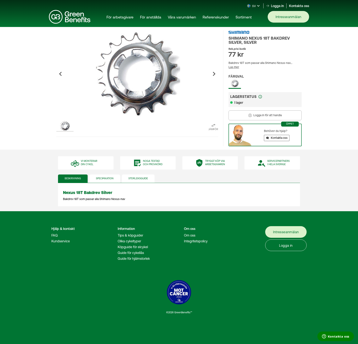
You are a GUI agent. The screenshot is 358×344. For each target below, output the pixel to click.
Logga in (286, 245)
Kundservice (60, 241)
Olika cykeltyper (129, 241)
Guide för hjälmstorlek (134, 258)
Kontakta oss (299, 6)
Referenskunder (216, 17)
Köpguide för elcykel (133, 247)
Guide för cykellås (131, 253)
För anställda (150, 17)
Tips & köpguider (130, 235)
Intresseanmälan (288, 17)
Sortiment (244, 17)
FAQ (54, 235)
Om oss (189, 235)
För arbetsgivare (119, 17)
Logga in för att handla (267, 115)
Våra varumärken (182, 17)
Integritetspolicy (196, 241)
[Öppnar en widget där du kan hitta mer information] (335, 337)
